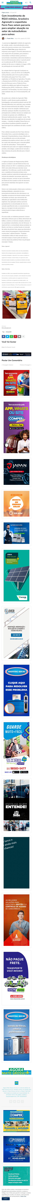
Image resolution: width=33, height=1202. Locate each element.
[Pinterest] (15, 336)
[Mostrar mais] (23, 336)
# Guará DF (13, 12)
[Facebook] (3, 336)
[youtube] (18, 1101)
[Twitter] (7, 336)
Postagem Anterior (8, 365)
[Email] (19, 336)
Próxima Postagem (25, 365)
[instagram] (22, 1101)
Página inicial (5, 12)
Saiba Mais (23, 1196)
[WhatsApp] (11, 336)
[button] (2, 2)
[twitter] (14, 1101)
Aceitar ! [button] (6, 1199)
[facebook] (10, 1101)
